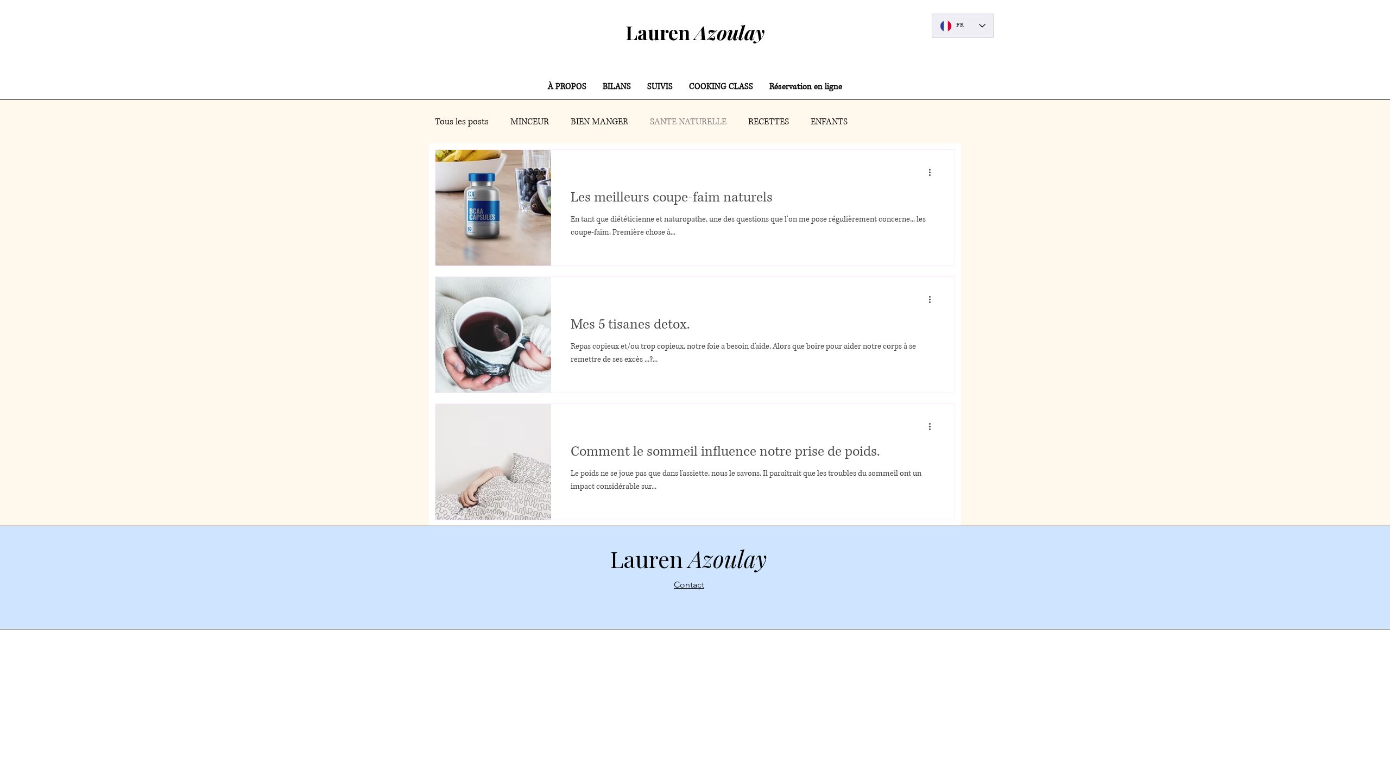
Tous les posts (462, 122)
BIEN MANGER (599, 122)
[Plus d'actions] (933, 172)
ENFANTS (829, 122)
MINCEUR (529, 122)
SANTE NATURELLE (688, 122)
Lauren (695, 32)
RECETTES (768, 122)
